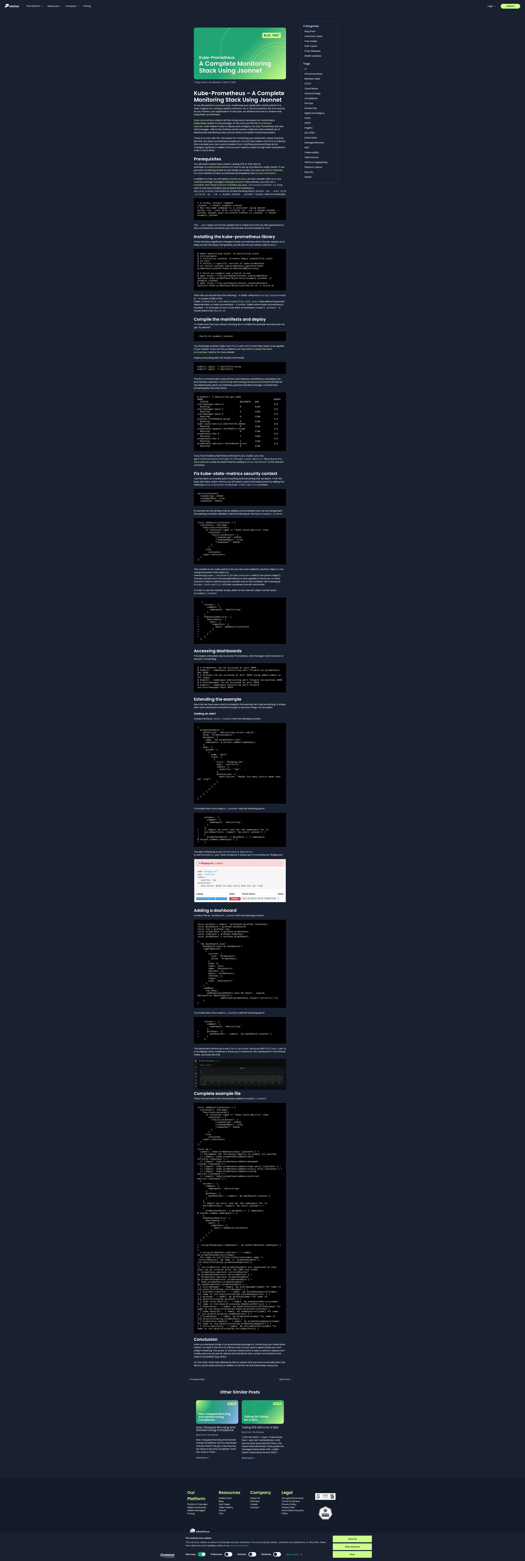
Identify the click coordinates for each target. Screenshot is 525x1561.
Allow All (352, 1539)
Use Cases (224, 1504)
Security (308, 172)
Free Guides (310, 41)
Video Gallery (226, 1507)
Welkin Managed (196, 1510)
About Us (255, 1498)
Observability (311, 152)
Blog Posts (201, 82)
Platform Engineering (315, 162)
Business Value (312, 78)
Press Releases (312, 51)
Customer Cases (313, 36)
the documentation (265, 173)
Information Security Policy (293, 1512)
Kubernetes (310, 137)
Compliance (311, 98)
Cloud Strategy (312, 93)
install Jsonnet (238, 178)
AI (305, 68)
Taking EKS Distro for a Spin (260, 1427)
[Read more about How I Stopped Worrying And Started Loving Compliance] (217, 1411)
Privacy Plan (288, 1507)
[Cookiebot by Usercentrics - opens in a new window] (168, 1556)
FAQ (221, 1513)
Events (222, 1510)
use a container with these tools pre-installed (234, 183)
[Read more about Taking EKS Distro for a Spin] (263, 1411)
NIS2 (306, 147)
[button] (41, 6)
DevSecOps (310, 108)
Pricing (191, 1513)
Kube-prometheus (204, 120)
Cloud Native (311, 88)
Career (254, 1504)
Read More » (202, 1457)
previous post (223, 105)
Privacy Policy (289, 1504)
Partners (255, 1501)
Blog (221, 1501)
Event (307, 118)
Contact (254, 1507)
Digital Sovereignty (314, 113)
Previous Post (196, 1379)
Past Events (310, 46)
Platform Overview (197, 1504)
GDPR (307, 123)
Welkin (308, 177)
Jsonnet (245, 141)
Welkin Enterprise (196, 1507)
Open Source (311, 157)
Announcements (313, 73)
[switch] (228, 1554)
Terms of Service (291, 1501)
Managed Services (314, 142)
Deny (352, 1554)
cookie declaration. (239, 1545)
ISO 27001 (309, 132)
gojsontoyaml (237, 181)
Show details (292, 1554)
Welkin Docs (225, 1498)
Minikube (278, 170)
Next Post (285, 1379)
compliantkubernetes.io (217, 167)
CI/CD (307, 83)
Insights (308, 127)
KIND (267, 170)
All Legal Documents (293, 1498)
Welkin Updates (312, 55)
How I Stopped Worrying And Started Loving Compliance (215, 1428)
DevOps (308, 103)
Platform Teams (313, 167)
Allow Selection (352, 1547)
